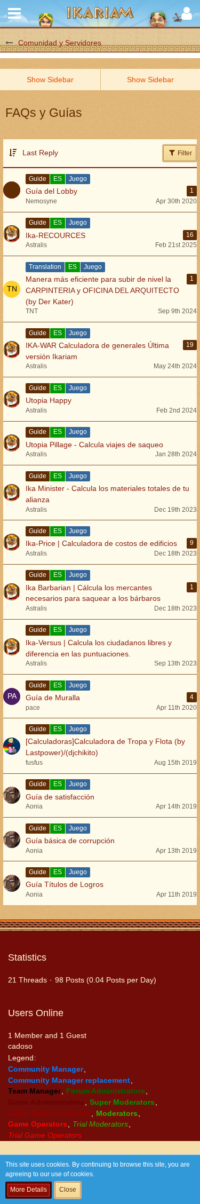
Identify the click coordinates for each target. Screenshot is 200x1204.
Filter (184, 153)
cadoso (20, 1046)
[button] (14, 13)
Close (67, 1189)
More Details (28, 1189)
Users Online (35, 1013)
